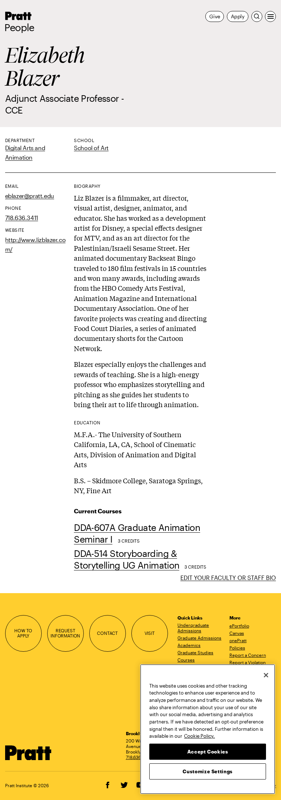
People (19, 27)
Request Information (65, 633)
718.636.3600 (139, 757)
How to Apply (23, 633)
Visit (150, 633)
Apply (237, 16)
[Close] (266, 675)
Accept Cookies (207, 752)
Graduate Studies (195, 652)
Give (214, 16)
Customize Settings (208, 771)
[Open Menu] (270, 16)
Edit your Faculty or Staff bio (228, 577)
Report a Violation (247, 662)
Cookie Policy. (199, 736)
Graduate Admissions (199, 637)
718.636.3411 (21, 217)
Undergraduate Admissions (193, 627)
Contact (107, 633)
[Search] (256, 16)
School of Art (91, 147)
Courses (186, 659)
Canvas (236, 633)
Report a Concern (247, 655)
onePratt (238, 640)
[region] (207, 729)
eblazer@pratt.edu (29, 195)
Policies (237, 647)
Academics (189, 645)
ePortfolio (239, 625)
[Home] (28, 752)
